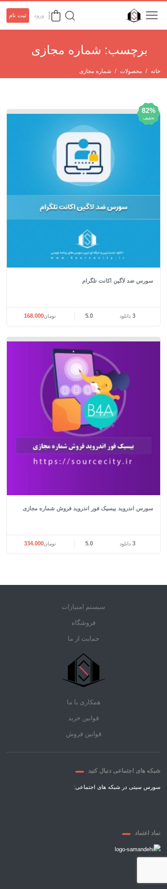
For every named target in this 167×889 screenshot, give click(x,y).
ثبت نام (18, 15)
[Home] (83, 670)
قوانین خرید (83, 718)
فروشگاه (83, 622)
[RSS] (52, 807)
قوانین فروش (83, 733)
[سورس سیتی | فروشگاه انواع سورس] (132, 15)
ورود (39, 15)
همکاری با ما (84, 702)
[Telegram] (94, 807)
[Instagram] (73, 807)
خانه (156, 71)
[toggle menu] (152, 15)
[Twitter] (114, 807)
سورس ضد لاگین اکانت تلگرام (117, 280)
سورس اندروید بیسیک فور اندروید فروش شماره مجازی (88, 508)
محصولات (131, 71)
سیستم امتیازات (83, 606)
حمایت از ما (83, 638)
